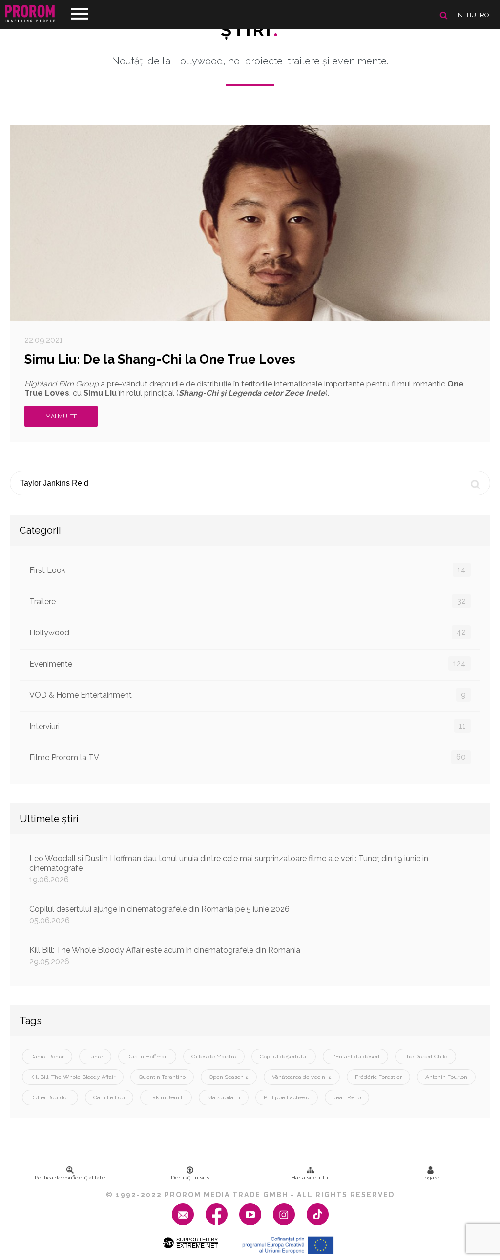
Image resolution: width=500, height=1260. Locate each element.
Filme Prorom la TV (247, 757)
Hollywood (247, 632)
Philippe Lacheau (287, 1097)
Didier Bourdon (50, 1097)
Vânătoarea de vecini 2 (302, 1077)
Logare (430, 1177)
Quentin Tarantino (162, 1077)
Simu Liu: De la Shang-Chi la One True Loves (159, 359)
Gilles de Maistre (213, 1056)
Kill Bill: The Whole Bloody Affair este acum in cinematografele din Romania (164, 955)
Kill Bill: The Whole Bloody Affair (72, 1077)
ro (484, 15)
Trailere (247, 601)
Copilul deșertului (284, 1056)
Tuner (95, 1056)
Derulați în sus (190, 1177)
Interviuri (247, 726)
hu (471, 15)
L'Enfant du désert (355, 1056)
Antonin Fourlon (446, 1077)
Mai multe (61, 416)
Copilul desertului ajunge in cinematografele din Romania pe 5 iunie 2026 (159, 914)
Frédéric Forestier (378, 1077)
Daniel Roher (47, 1056)
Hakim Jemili (166, 1097)
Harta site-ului (310, 1177)
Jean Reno (347, 1097)
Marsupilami (223, 1097)
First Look (247, 570)
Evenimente (247, 664)
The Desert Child (425, 1056)
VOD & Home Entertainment (247, 695)
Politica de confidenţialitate (70, 1177)
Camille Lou (109, 1097)
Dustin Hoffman (147, 1056)
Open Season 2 (229, 1077)
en (458, 15)
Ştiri (250, 30)
